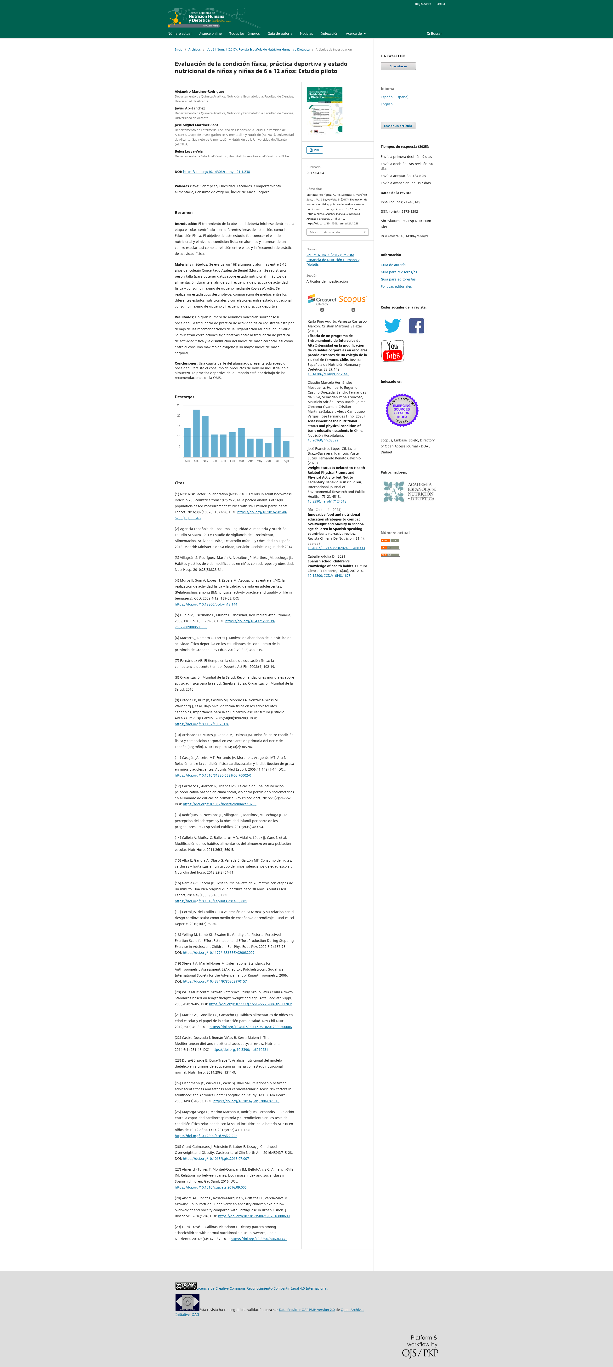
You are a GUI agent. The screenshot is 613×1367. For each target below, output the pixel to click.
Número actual (180, 33)
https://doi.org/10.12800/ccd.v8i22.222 (206, 1135)
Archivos (194, 49)
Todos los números (244, 33)
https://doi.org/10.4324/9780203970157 (215, 981)
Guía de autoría (279, 33)
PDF (316, 150)
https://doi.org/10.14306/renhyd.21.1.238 (216, 171)
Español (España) (395, 97)
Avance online (210, 33)
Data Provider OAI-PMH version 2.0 (307, 1309)
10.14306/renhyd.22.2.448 (328, 374)
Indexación (329, 33)
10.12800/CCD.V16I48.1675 (329, 575)
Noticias (306, 33)
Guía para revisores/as (399, 272)
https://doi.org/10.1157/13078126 (202, 724)
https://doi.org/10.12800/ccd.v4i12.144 (206, 604)
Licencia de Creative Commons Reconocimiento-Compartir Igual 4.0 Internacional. (263, 1288)
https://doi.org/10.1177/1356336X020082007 (219, 952)
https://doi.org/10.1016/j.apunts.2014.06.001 (211, 901)
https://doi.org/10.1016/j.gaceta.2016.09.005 (211, 1187)
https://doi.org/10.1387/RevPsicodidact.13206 (219, 804)
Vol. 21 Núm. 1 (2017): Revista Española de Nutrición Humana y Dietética (258, 49)
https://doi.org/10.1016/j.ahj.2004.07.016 (246, 1101)
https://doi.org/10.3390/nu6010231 (239, 1049)
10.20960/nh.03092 (323, 440)
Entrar (441, 3)
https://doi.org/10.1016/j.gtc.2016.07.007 (216, 1158)
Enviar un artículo (398, 126)
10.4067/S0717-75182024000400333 (336, 548)
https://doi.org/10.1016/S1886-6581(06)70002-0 (213, 775)
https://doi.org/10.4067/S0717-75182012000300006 (251, 1026)
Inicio (178, 49)
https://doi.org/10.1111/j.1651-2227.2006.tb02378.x (250, 1004)
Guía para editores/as (398, 279)
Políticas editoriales (396, 286)
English (387, 104)
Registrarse (423, 3)
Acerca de (354, 33)
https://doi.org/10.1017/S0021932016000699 (254, 1216)
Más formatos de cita (325, 232)
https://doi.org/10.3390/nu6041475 (259, 1238)
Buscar (436, 33)
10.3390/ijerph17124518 (327, 501)
